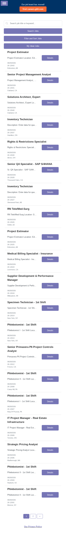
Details (50, 58)
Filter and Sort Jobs (33, 38)
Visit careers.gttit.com (33, 9)
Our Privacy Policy (33, 526)
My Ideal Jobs (33, 46)
